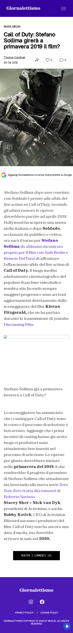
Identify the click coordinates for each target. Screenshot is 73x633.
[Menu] (63, 8)
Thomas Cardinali (14, 57)
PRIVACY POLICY (24, 612)
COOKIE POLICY (49, 612)
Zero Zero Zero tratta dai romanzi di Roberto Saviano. (36, 490)
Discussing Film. (19, 324)
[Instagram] (31, 602)
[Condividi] (37, 60)
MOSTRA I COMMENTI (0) (36, 555)
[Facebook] (42, 602)
